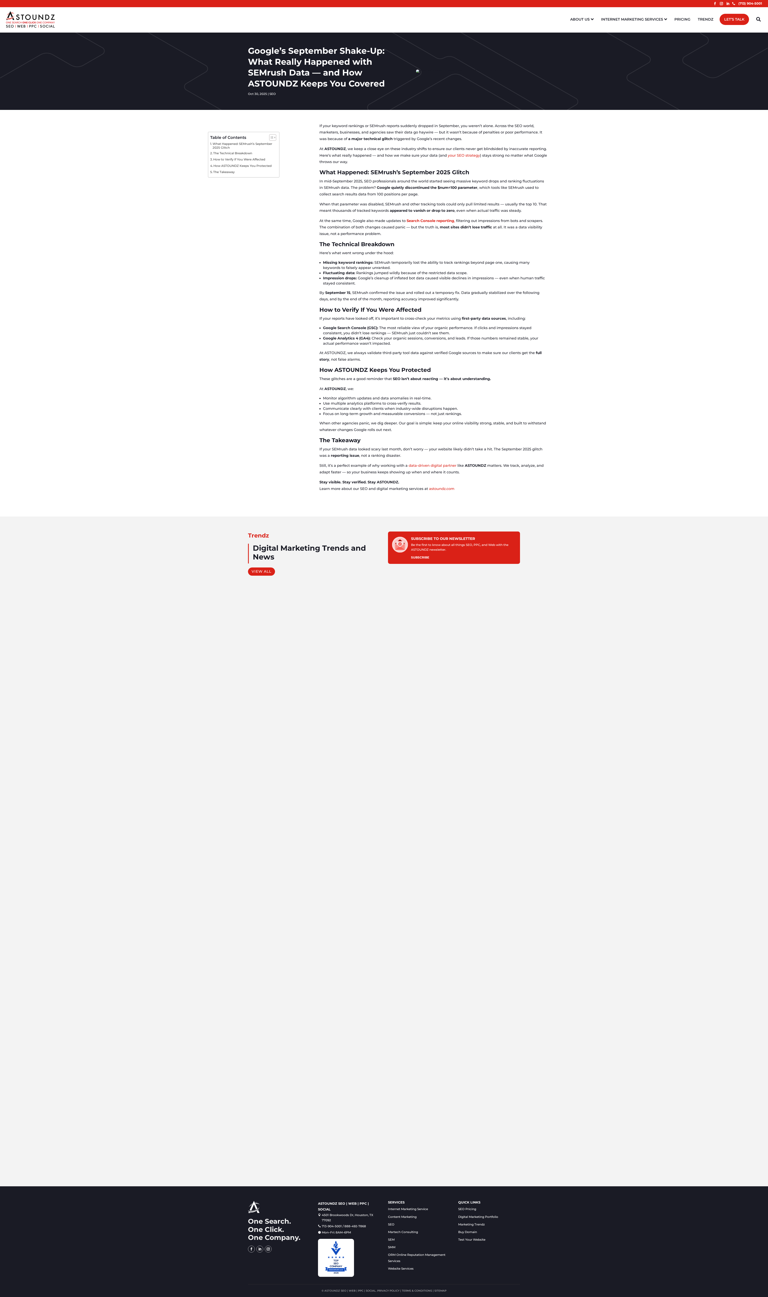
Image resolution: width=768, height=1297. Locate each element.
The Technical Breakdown (232, 153)
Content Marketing (265, 766)
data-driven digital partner (432, 465)
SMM (391, 1247)
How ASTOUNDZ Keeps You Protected (242, 166)
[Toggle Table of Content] (270, 137)
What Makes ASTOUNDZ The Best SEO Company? (294, 1153)
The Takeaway (224, 172)
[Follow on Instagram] (721, 3)
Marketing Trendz (471, 1224)
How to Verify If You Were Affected (239, 159)
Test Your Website (471, 1239)
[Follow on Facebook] (715, 3)
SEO (272, 94)
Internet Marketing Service (408, 1209)
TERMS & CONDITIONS (417, 1290)
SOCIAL (371, 1290)
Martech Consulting (403, 1232)
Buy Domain (467, 1232)
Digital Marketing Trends (276, 1159)
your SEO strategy (464, 155)
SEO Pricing (467, 1209)
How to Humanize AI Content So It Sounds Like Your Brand (301, 760)
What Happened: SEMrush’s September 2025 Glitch (242, 145)
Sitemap (440, 1290)
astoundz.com (441, 489)
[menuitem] (582, 19)
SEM (391, 1239)
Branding (285, 963)
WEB (352, 1290)
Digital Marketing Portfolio (478, 1217)
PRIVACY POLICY (388, 1290)
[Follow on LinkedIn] (728, 3)
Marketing (286, 766)
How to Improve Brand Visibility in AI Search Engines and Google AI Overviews (318, 957)
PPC (360, 1290)
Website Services (401, 1268)
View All (261, 571)
